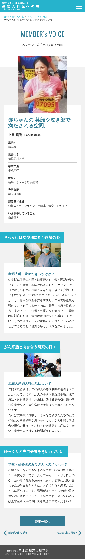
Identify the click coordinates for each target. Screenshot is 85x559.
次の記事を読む (67, 532)
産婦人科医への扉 (14, 16)
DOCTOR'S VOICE (37, 16)
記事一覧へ (42, 521)
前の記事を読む (18, 532)
